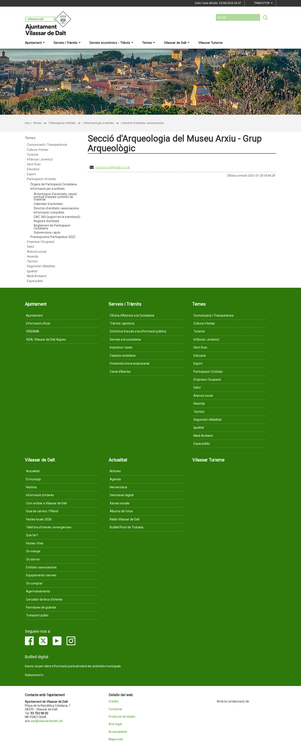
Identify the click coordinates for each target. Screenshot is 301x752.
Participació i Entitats (63, 123)
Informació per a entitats (99, 123)
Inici (27, 123)
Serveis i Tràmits (66, 43)
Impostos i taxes (121, 347)
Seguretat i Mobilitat (41, 266)
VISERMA (32, 331)
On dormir (33, 559)
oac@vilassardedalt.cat (46, 721)
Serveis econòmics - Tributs (109, 43)
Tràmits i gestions (122, 323)
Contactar (116, 709)
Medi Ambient (36, 276)
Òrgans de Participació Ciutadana (53, 184)
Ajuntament (33, 43)
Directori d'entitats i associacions (143, 123)
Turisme (32, 154)
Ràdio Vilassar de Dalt (125, 519)
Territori (32, 261)
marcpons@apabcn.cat (112, 167)
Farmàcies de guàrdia (41, 607)
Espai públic (35, 281)
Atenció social (36, 251)
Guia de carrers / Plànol (42, 511)
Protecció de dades (122, 716)
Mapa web (116, 739)
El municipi (33, 479)
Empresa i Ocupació (40, 241)
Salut (30, 246)
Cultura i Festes (37, 149)
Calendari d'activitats (48, 204)
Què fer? (32, 535)
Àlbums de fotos (121, 511)
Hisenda (32, 256)
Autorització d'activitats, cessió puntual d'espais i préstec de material (55, 196)
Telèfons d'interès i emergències (48, 527)
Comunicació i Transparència (47, 144)
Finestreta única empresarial (129, 363)
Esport (31, 174)
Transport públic (37, 615)
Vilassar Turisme (210, 43)
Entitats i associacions (41, 567)
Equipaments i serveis (41, 575)
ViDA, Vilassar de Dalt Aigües (46, 339)
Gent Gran (34, 164)
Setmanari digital (122, 495)
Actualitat (33, 471)
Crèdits (114, 701)
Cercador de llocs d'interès (44, 599)
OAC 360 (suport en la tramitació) (57, 217)
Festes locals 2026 (39, 519)
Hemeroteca (118, 487)
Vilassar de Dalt (175, 43)
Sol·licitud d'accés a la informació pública (138, 331)
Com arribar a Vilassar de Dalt (46, 503)
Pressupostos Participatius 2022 (52, 237)
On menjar (33, 551)
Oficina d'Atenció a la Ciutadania (132, 315)
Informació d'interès (40, 495)
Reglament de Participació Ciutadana (52, 227)
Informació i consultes (49, 212)
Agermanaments (38, 591)
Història (31, 487)
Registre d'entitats (46, 221)
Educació (33, 169)
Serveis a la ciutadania (125, 339)
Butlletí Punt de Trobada (126, 527)
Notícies (115, 471)
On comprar (34, 583)
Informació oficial (38, 323)
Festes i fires (34, 543)
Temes (147, 43)
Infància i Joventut (40, 159)
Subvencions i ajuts (47, 232)
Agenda (115, 479)
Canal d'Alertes (120, 371)
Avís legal (115, 724)
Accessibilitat (118, 732)
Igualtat (32, 271)
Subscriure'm (34, 675)
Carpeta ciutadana (123, 355)
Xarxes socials (120, 503)
